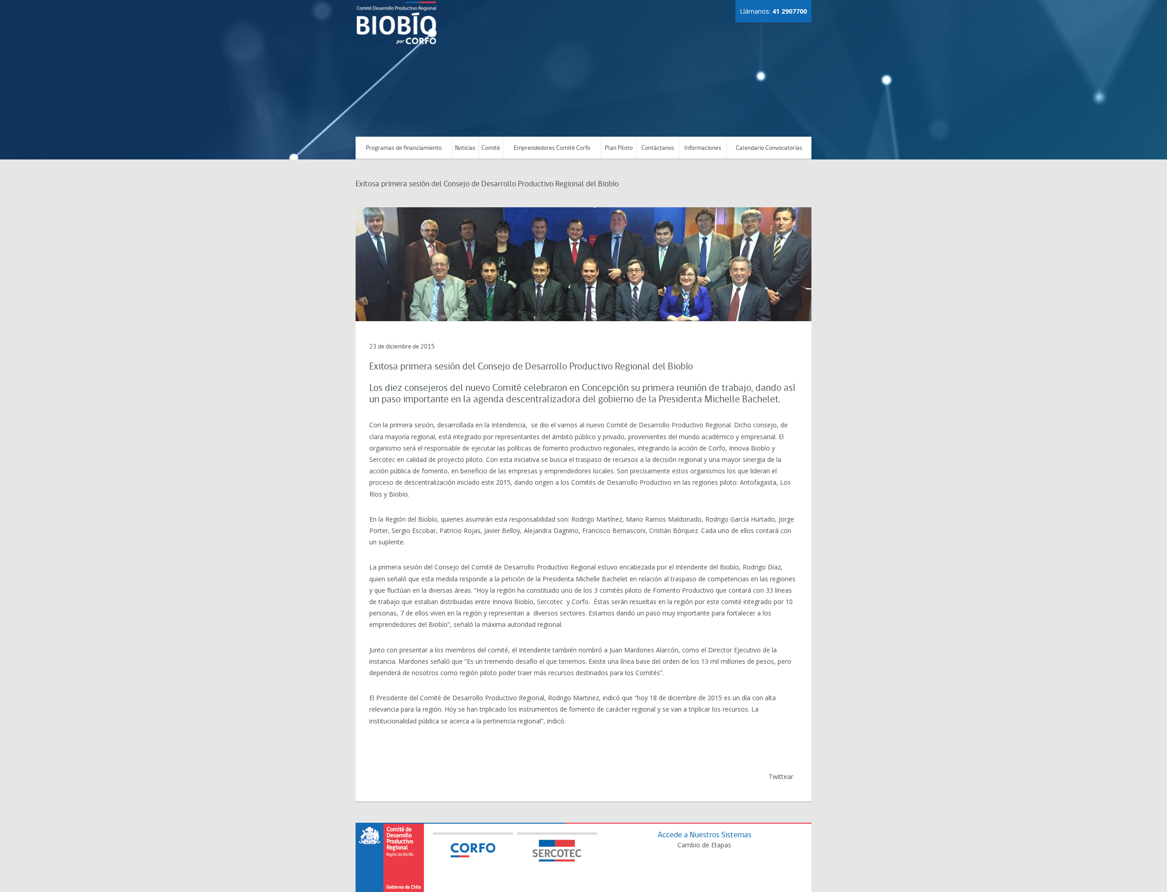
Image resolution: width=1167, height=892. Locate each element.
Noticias (465, 148)
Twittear (781, 776)
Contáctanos (657, 148)
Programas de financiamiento (404, 148)
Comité (490, 148)
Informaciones (702, 148)
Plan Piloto (619, 148)
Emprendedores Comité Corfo (552, 148)
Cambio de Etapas (704, 845)
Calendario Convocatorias (769, 148)
